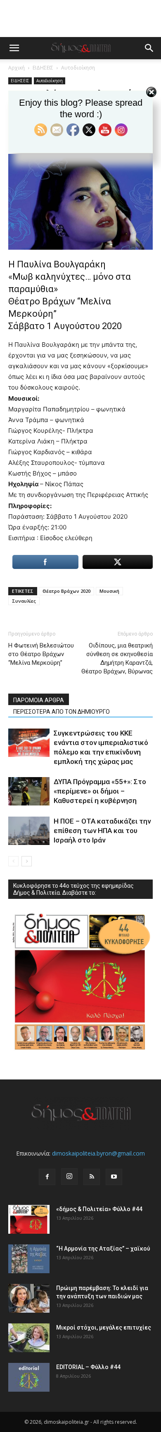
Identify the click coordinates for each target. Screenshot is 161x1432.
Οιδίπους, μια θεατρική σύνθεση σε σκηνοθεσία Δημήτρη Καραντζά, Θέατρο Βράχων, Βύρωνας (117, 658)
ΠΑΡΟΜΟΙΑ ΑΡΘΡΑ (38, 700)
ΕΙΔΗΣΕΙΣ (43, 67)
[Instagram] (69, 1176)
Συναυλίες (24, 601)
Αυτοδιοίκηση (78, 67)
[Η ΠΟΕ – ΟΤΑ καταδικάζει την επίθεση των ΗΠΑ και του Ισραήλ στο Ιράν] (29, 831)
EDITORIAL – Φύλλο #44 (88, 1367)
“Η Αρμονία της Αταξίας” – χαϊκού (103, 1248)
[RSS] (91, 1177)
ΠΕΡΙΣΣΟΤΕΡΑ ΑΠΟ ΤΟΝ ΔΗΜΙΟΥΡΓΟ (61, 711)
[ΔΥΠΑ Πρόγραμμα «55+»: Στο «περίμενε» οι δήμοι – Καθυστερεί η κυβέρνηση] (29, 791)
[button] (14, 48)
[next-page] (26, 861)
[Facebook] (47, 1177)
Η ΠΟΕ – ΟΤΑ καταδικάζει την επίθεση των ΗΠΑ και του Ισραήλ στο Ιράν (102, 830)
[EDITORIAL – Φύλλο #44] (29, 1377)
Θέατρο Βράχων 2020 (66, 591)
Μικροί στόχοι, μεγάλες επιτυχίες (103, 1327)
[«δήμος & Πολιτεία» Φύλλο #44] (29, 1219)
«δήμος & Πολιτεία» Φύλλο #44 (99, 1209)
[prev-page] (13, 861)
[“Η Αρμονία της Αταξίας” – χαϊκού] (29, 1258)
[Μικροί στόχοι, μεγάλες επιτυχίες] (29, 1337)
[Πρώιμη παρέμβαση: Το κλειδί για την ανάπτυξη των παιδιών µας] (29, 1298)
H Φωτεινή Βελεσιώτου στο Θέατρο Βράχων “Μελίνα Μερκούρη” (41, 654)
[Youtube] (114, 1177)
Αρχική (16, 67)
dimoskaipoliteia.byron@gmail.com (98, 1153)
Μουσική (109, 591)
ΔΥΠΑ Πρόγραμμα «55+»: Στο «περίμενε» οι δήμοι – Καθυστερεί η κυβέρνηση (100, 791)
